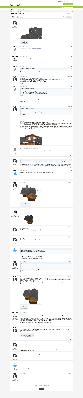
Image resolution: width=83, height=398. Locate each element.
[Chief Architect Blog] (72, 1)
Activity (16, 7)
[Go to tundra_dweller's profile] (15, 59)
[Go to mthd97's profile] (15, 173)
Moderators (24, 9)
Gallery (15, 9)
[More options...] (71, 20)
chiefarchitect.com (60, 1)
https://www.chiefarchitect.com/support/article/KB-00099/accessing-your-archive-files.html (31, 258)
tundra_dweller (15, 56)
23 (16, 62)
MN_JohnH (16, 16)
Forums (11, 9)
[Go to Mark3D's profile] (15, 331)
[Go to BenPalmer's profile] (15, 49)
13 (16, 164)
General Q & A (21, 17)
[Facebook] (64, 1)
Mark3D (14, 327)
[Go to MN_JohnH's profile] (12, 17)
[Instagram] (67, 1)
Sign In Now (41, 388)
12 (16, 334)
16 (16, 52)
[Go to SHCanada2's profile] (15, 161)
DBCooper (15, 209)
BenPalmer (15, 46)
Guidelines (19, 9)
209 (15, 26)
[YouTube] (66, 1)
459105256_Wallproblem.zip (37, 48)
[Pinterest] (69, 1)
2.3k (14, 215)
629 (14, 52)
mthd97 (14, 170)
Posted (23, 20)
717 (15, 176)
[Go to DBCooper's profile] (15, 212)
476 (14, 62)
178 (16, 215)
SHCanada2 (14, 158)
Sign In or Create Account (68, 4)
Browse (12, 7)
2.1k (14, 164)
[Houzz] (70, 1)
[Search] (72, 7)
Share (64, 16)
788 (14, 334)
